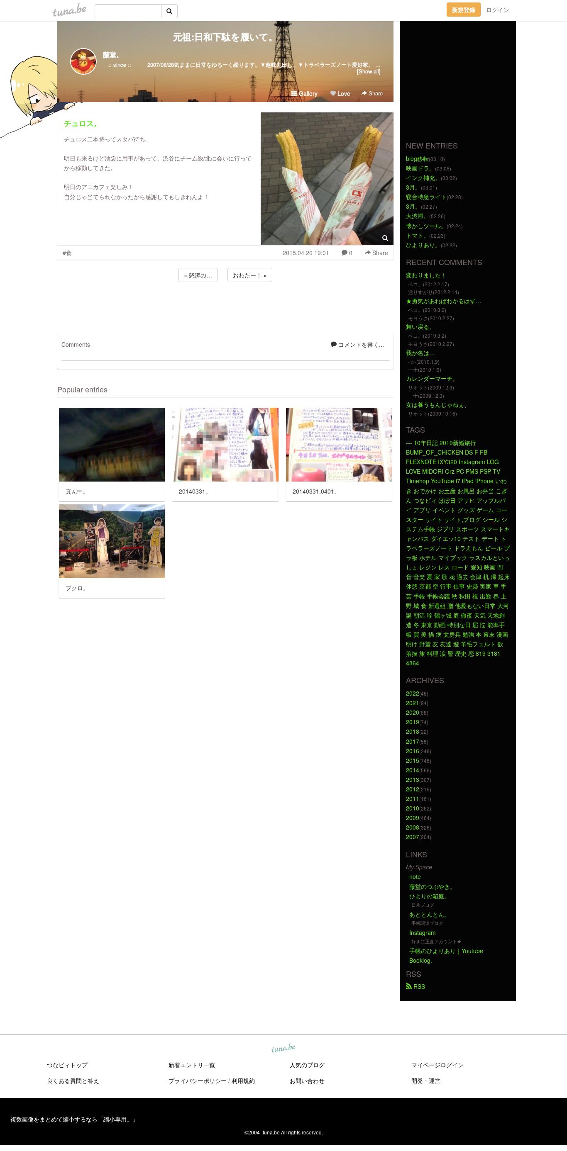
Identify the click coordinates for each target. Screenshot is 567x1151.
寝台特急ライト (426, 196)
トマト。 (417, 235)
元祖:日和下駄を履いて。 (225, 36)
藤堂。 (113, 54)
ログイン (497, 9)
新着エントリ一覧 (192, 1065)
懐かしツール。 (426, 225)
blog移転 (417, 158)
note (415, 876)
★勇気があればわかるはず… (443, 301)
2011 (412, 798)
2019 (412, 722)
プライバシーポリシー (198, 1080)
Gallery (307, 93)
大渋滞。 (417, 216)
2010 (412, 808)
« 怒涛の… (198, 275)
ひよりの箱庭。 (429, 896)
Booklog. (420, 960)
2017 (412, 741)
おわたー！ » (250, 275)
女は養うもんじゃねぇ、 (438, 404)
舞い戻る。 (420, 326)
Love (343, 93)
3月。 (413, 187)
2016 (412, 751)
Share (375, 93)
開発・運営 (425, 1080)
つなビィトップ (67, 1065)
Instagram (422, 932)
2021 (412, 702)
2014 (412, 770)
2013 (412, 779)
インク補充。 (423, 177)
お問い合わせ (307, 1080)
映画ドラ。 (420, 168)
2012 (412, 789)
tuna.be (283, 1048)
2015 (412, 760)
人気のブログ (307, 1065)
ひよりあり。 (423, 245)
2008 (412, 827)
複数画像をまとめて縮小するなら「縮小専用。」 (74, 1119)
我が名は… (420, 352)
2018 (412, 731)
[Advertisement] (225, 306)
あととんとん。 (429, 914)
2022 (412, 693)
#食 (67, 252)
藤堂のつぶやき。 (432, 886)
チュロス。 (82, 123)
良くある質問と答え (73, 1080)
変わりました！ (426, 275)
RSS (418, 986)
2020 (412, 712)
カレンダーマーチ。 (432, 378)
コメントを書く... (360, 344)
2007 (412, 836)
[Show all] (369, 71)
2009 (412, 817)
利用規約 (243, 1080)
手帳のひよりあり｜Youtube (446, 951)
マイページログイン (437, 1065)
